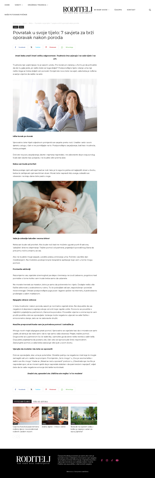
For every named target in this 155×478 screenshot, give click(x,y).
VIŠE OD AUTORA (40, 401)
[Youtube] (117, 460)
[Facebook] (102, 460)
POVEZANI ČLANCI (22, 401)
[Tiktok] (112, 460)
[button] (150, 10)
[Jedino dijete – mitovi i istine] (55, 416)
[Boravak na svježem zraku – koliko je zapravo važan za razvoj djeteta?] (84, 416)
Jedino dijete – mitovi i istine (54, 427)
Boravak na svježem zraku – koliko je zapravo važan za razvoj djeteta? (82, 429)
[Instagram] (107, 460)
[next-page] (18, 436)
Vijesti (25, 23)
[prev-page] (14, 436)
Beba (31, 23)
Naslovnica (16, 23)
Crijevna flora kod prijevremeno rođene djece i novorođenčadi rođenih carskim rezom (26, 429)
